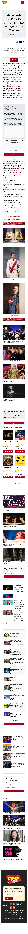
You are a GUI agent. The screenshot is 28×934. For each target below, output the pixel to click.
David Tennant (7, 67)
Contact (17, 910)
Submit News (8, 912)
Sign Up (14, 60)
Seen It (8, 448)
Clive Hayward (13, 78)
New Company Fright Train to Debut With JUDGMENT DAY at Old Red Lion (13, 119)
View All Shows (14, 720)
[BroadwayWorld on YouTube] (14, 907)
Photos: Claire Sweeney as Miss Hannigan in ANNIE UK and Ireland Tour (13, 813)
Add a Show (14, 724)
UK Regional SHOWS (8, 628)
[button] (22, 2)
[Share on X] (20, 42)
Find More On (13, 484)
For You (9, 323)
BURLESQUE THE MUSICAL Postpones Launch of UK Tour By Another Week (13, 858)
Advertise (6, 910)
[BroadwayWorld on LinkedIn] (17, 904)
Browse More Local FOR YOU (14, 405)
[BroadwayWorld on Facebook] (10, 904)
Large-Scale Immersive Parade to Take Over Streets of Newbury (13, 827)
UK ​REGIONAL (11, 3)
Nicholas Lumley (15, 86)
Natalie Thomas (16, 95)
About (12, 910)
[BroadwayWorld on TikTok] (21, 904)
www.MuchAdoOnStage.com (11, 217)
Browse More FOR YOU (13, 772)
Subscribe (14, 577)
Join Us (22, 910)
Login (19, 2)
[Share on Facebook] (17, 42)
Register (14, 2)
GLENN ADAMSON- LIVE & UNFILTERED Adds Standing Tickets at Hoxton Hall (13, 114)
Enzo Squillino (7, 92)
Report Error (14, 914)
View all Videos (7, 624)
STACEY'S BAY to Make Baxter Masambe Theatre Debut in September (11, 108)
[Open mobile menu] (26, 2)
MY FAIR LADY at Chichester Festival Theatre (19, 596)
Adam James (12, 83)
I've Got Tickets (8, 451)
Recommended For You (9, 732)
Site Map (20, 912)
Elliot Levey (19, 85)
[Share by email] (23, 42)
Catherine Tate (7, 69)
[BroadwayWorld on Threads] (10, 907)
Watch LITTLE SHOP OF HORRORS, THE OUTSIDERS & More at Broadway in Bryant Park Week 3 (19, 604)
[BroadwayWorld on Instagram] (14, 904)
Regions (15, 912)
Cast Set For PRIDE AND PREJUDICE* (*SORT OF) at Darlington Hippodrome (13, 124)
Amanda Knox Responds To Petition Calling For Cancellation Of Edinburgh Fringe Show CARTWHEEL (14, 843)
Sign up (14, 791)
